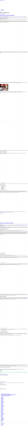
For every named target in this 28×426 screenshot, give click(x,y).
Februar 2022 (2, 412)
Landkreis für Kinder (16, 16)
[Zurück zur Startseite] (2, 4)
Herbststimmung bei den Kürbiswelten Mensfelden (7, 15)
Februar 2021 (2, 417)
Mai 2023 (2, 408)
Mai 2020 (2, 421)
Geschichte (20, 231)
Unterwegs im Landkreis (21, 16)
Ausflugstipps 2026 (1, 383)
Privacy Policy (2, 424)
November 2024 (2, 401)
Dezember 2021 (2, 413)
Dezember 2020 (2, 418)
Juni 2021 (2, 415)
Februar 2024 (2, 404)
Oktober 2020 (2, 419)
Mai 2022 (2, 411)
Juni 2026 (2, 397)
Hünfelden (14, 16)
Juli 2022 (2, 410)
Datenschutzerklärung (3, 10)
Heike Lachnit (4, 16)
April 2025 (2, 400)
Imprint (1, 425)
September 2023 (2, 406)
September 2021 (2, 414)
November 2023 (2, 405)
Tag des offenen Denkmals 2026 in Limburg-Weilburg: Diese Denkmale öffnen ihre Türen (9, 394)
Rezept (25, 183)
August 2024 (2, 402)
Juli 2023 (2, 407)
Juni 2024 (2, 403)
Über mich (2, 9)
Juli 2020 (2, 420)
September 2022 (2, 409)
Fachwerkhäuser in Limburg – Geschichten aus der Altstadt (6, 395)
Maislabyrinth (8, 211)
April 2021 (2, 416)
